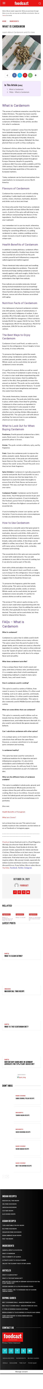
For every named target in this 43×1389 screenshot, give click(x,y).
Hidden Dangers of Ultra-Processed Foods (17, 1286)
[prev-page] (3, 1176)
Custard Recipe (7, 1211)
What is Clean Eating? (13, 956)
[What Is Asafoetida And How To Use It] (8, 912)
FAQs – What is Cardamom (19, 92)
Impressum (16, 1343)
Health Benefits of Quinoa (11, 1257)
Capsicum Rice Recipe (9, 1207)
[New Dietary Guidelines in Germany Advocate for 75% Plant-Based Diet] (21, 1044)
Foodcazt (5, 842)
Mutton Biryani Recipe (24, 1165)
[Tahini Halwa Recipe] (8, 1114)
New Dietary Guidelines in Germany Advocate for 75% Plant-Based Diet (19, 1063)
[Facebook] (14, 75)
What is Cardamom (16, 89)
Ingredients (14, 21)
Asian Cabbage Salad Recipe (11, 1235)
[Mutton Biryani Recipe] (8, 1164)
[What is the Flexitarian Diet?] (21, 1009)
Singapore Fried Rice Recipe (11, 1232)
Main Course (20, 1095)
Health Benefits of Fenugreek (13, 812)
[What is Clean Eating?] (21, 938)
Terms (4, 15)
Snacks (7, 989)
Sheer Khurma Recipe (23, 1132)
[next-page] (7, 1176)
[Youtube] (28, 892)
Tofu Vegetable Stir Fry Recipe (13, 1225)
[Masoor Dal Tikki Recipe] (21, 974)
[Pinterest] (25, 75)
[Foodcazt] (17, 885)
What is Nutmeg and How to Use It (35, 919)
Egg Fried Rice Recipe (9, 1229)
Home (4, 21)
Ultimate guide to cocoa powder (14, 1260)
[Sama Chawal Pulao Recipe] (8, 1097)
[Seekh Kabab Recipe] (8, 1147)
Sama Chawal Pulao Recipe (25, 1098)
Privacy (4, 1343)
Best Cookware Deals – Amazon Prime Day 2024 (18, 1302)
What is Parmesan (8, 1253)
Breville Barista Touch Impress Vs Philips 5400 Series (21, 1312)
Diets (6, 953)
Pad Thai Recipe (7, 1239)
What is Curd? (21, 917)
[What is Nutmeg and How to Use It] (35, 912)
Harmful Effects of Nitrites (12, 1250)
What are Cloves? (9, 817)
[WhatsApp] (30, 75)
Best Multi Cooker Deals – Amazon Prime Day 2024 (19, 1306)
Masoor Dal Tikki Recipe (14, 991)
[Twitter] (19, 75)
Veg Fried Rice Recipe (9, 1204)
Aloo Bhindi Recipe (8, 1214)
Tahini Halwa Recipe (22, 1115)
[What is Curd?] (21, 912)
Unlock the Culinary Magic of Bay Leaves (16, 1263)
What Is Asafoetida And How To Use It (7, 919)
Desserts (19, 1112)
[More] (35, 75)
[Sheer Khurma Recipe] (8, 1131)
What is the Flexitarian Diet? (16, 1026)
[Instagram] (19, 892)
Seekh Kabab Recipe (22, 1149)
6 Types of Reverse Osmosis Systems (15, 1309)
